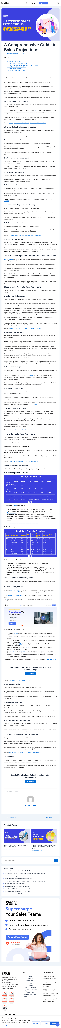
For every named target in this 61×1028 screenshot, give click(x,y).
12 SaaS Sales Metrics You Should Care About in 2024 (23, 523)
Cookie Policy (9, 1025)
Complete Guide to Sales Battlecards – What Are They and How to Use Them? (43, 846)
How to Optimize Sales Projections (16, 70)
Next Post (49, 817)
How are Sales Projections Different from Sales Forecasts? (22, 65)
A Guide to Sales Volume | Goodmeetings (15, 883)
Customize (35, 1023)
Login (27, 3)
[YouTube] (14, 1014)
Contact (30, 982)
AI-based (12, 651)
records (16, 633)
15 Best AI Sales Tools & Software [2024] (19, 680)
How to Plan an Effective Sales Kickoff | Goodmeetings (18, 891)
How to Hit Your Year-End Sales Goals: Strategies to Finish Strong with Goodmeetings (25, 873)
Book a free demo (30, 980)
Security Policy (30, 992)
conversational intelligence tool (16, 595)
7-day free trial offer (51, 659)
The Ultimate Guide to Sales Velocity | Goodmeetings (17, 886)
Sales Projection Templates (14, 68)
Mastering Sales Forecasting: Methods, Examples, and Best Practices (27, 123)
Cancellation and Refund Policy (30, 990)
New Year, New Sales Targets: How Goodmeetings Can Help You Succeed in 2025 (25, 881)
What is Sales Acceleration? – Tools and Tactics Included (24, 461)
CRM (20, 644)
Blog (30, 983)
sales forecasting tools (16, 590)
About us (30, 978)
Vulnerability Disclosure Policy (30, 995)
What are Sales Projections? (14, 61)
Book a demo (30, 673)
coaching (22, 651)
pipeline (35, 404)
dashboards (28, 647)
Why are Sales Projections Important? (17, 63)
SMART (6, 201)
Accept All (54, 1023)
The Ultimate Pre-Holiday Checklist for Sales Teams (17, 876)
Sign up (33, 3)
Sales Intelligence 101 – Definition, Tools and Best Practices (25, 328)
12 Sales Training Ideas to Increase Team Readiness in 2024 (25, 235)
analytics (18, 592)
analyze (36, 110)
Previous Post (11, 817)
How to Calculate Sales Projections (16, 67)
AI (7, 599)
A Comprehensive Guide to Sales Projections (16, 894)
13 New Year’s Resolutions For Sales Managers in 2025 (18, 878)
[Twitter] (10, 1014)
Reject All (45, 1023)
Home (30, 976)
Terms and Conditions (30, 987)
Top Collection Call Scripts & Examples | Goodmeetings (18, 888)
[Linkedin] (6, 1014)
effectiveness (22, 305)
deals (31, 375)
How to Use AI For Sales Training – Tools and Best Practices (25, 752)
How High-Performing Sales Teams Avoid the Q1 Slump (18, 870)
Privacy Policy (30, 985)
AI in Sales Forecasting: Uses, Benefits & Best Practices (23, 430)
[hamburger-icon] (58, 3)
